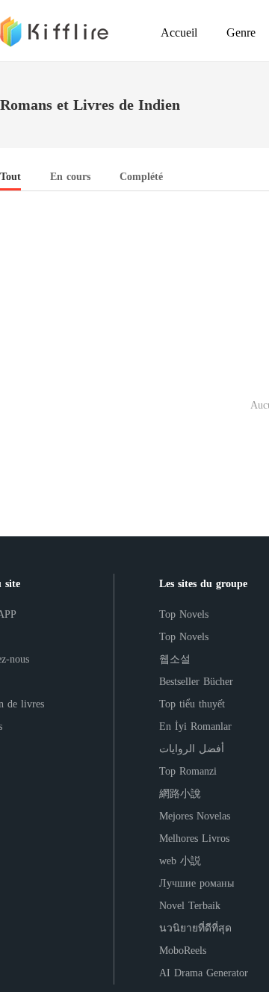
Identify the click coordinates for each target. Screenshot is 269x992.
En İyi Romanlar (195, 726)
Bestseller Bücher (196, 681)
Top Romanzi (188, 771)
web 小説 (180, 861)
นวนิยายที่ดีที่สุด (195, 928)
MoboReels (182, 950)
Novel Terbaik (189, 905)
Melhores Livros (194, 838)
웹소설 (175, 659)
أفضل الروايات (191, 748)
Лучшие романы (196, 883)
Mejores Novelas (194, 816)
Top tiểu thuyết (192, 704)
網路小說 (180, 793)
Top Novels (183, 614)
